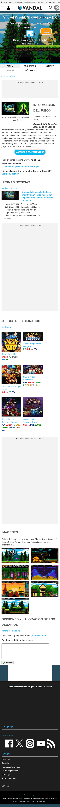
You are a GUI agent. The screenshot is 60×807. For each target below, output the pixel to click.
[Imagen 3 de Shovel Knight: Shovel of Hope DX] (44, 589)
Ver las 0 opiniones (11, 630)
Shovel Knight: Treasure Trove (30, 420)
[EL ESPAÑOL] (57, 8)
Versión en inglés (30, 795)
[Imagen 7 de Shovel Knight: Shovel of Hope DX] (44, 555)
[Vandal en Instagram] (30, 743)
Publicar (9, 662)
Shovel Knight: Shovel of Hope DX (30, 17)
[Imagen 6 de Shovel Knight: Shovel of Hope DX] (15, 572)
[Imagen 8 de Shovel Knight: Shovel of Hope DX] (15, 555)
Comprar (46, 32)
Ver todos (6, 326)
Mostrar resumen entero (30, 152)
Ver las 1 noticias (10, 188)
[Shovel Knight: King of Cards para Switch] (11, 374)
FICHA (10, 66)
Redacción (6, 759)
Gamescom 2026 (29, 2)
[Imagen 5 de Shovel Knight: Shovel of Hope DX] (44, 572)
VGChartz (5, 786)
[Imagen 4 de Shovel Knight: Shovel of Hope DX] (15, 589)
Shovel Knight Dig (9, 354)
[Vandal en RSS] (51, 743)
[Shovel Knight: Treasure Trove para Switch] (33, 406)
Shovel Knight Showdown (29, 378)
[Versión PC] (30, 33)
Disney (40, 2)
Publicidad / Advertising (11, 767)
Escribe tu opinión (10, 173)
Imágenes (30, 70)
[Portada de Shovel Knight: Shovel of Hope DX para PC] (15, 108)
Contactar (5, 763)
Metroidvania (27, 22)
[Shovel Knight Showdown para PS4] (33, 369)
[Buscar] (50, 7)
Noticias (49, 66)
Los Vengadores (15, 2)
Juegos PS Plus (50, 2)
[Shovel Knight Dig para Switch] (11, 341)
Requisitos (30, 66)
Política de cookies (9, 778)
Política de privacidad (10, 771)
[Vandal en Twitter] (19, 743)
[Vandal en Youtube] (40, 743)
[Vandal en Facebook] (8, 743)
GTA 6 (5, 2)
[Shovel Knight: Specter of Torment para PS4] (11, 406)
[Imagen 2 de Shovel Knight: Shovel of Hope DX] (15, 606)
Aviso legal (6, 774)
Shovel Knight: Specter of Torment (10, 420)
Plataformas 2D (42, 22)
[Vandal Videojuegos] (30, 7)
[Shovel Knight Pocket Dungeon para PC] (33, 336)
